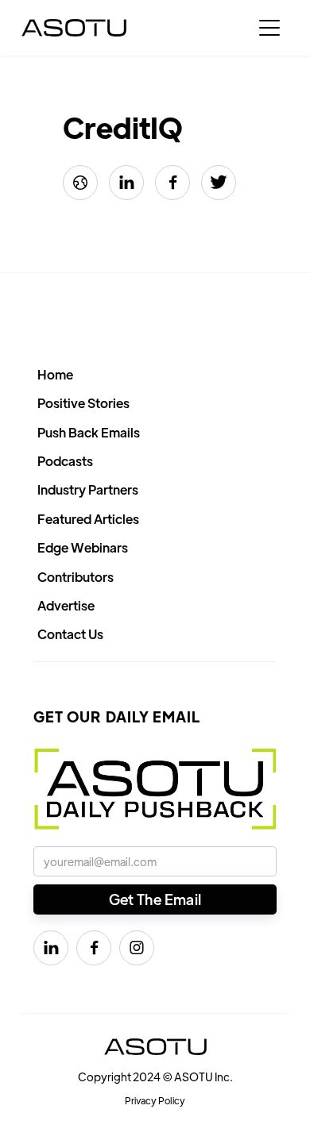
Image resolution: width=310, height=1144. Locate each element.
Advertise (66, 605)
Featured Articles (88, 518)
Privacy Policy (155, 1100)
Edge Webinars (82, 547)
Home (55, 374)
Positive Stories (83, 403)
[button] (269, 28)
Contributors (75, 576)
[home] (74, 27)
